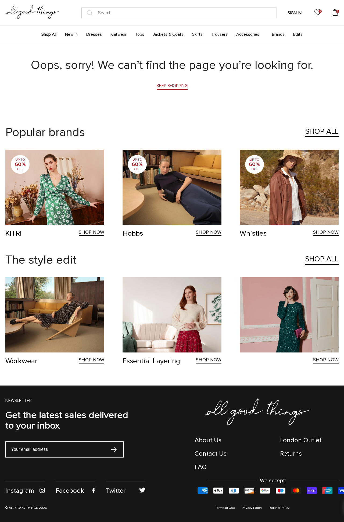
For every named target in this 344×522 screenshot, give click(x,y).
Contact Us (211, 454)
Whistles (253, 233)
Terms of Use (225, 508)
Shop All (322, 131)
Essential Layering (151, 361)
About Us (208, 440)
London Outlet (300, 440)
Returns (291, 454)
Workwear (21, 361)
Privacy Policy (252, 508)
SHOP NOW (91, 232)
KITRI (13, 233)
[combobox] (179, 13)
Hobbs (133, 233)
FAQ (201, 467)
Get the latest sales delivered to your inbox (66, 420)
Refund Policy (279, 508)
